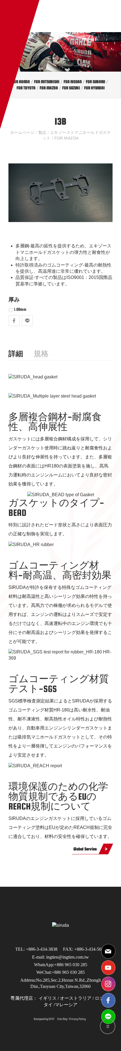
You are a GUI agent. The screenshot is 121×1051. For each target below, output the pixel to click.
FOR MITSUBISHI (46, 81)
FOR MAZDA (49, 87)
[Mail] (108, 951)
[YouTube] (108, 967)
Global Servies (85, 848)
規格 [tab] (41, 354)
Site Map (62, 1019)
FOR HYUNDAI (94, 87)
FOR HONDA (21, 81)
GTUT (52, 1019)
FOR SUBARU (95, 81)
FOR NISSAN (73, 81)
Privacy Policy (77, 1019)
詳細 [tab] (15, 354)
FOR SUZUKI (71, 87)
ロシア (101, 998)
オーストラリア (75, 998)
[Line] (108, 1016)
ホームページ (23, 132)
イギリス (47, 998)
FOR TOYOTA (26, 87)
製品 (42, 132)
